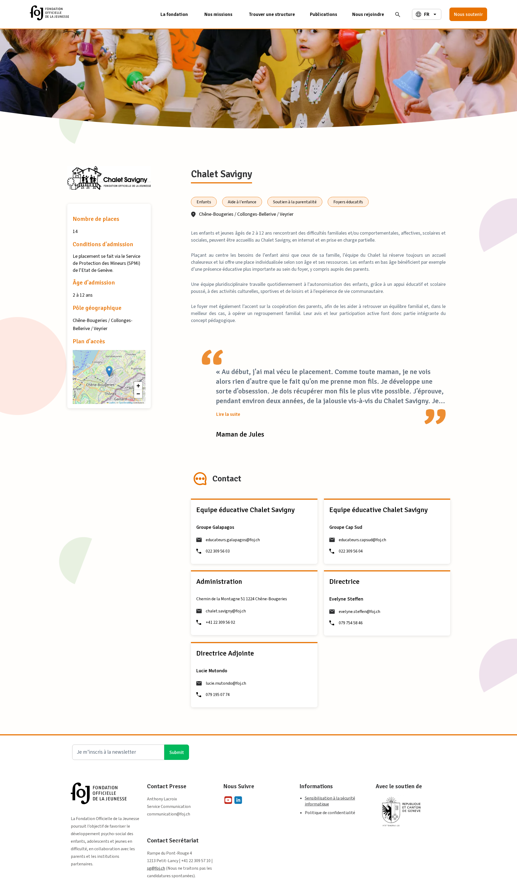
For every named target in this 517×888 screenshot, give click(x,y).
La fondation (174, 14)
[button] (109, 371)
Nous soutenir (468, 14)
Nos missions (218, 14)
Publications (323, 14)
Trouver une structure (272, 14)
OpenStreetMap (126, 402)
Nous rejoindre (368, 14)
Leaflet (112, 402)
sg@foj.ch (156, 868)
